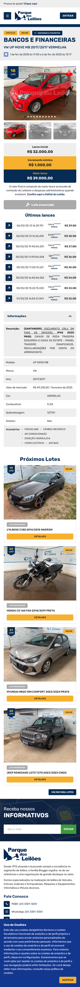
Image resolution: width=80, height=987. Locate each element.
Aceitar (67, 980)
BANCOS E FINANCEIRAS (40, 39)
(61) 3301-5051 (28, 903)
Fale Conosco (16, 896)
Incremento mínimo (40, 160)
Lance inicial (40, 146)
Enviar (68, 829)
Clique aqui (30, 3)
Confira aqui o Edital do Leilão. (46, 194)
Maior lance (40, 173)
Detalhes (40, 536)
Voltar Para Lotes (62, 792)
